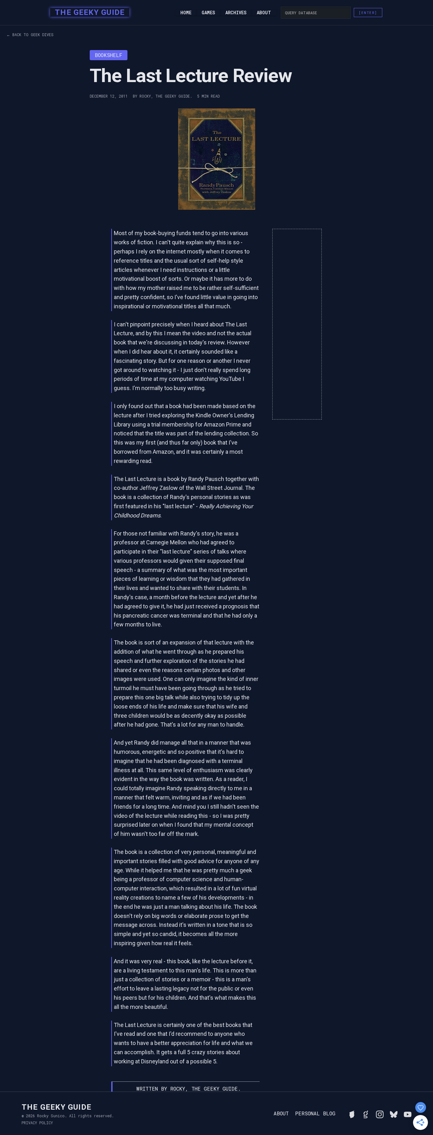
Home (185, 13)
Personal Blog (315, 1113)
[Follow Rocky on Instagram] (380, 1113)
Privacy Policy (37, 1122)
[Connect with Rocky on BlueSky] (393, 1113)
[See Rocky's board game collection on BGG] (352, 1113)
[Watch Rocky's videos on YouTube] (407, 1113)
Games (208, 13)
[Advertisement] (297, 324)
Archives (236, 13)
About (264, 13)
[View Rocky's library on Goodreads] (366, 1113)
